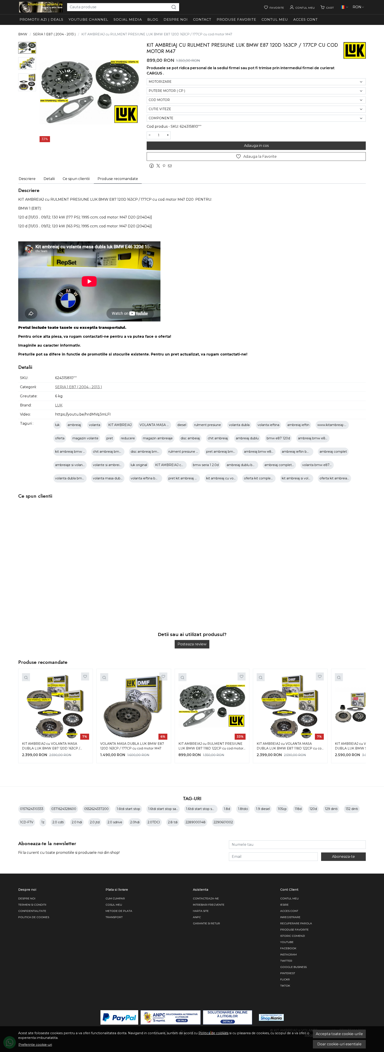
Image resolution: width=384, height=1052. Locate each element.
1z (42, 822)
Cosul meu (114, 904)
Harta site (201, 911)
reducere (128, 438)
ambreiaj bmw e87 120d (317, 438)
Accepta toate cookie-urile (339, 1034)
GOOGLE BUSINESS (293, 967)
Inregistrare (290, 917)
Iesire (284, 904)
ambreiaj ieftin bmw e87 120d (305, 452)
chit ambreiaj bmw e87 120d (115, 452)
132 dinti (352, 809)
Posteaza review (192, 644)
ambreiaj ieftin (298, 425)
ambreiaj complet (333, 452)
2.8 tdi (173, 822)
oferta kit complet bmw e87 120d (270, 478)
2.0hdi (135, 822)
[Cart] (327, 7)
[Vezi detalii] (26, 677)
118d (298, 809)
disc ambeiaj (190, 438)
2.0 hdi (77, 822)
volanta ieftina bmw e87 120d (154, 478)
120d (313, 809)
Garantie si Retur (206, 923)
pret (109, 438)
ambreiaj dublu (247, 438)
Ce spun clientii (76, 179)
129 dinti (331, 809)
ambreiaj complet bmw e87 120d (290, 465)
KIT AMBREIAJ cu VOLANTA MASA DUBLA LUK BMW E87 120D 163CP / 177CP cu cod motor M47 (51, 746)
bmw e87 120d (278, 438)
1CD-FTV (26, 822)
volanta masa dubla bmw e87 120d (120, 478)
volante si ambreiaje (108, 465)
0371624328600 (63, 809)
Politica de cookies (213, 1033)
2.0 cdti (58, 822)
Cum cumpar (115, 898)
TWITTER (286, 960)
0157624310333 (31, 809)
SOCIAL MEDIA (128, 19)
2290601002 (223, 822)
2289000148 (196, 822)
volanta (94, 425)
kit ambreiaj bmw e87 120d (76, 452)
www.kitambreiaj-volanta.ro (338, 425)
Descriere (27, 179)
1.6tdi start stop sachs (164, 809)
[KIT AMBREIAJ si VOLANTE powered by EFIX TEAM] (41, 7)
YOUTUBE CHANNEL (88, 19)
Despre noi (176, 19)
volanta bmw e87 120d (320, 465)
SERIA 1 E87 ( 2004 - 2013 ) (54, 34)
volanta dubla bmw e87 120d (77, 478)
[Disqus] (192, 568)
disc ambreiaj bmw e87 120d (153, 452)
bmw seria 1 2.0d (206, 465)
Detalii (49, 179)
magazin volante (85, 438)
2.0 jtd (95, 822)
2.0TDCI (154, 822)
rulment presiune (207, 425)
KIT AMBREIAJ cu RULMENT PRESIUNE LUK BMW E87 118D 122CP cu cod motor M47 (210, 746)
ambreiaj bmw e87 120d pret (266, 452)
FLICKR (285, 979)
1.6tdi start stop (128, 809)
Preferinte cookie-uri (35, 1045)
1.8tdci (243, 809)
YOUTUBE (287, 942)
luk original (139, 465)
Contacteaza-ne (206, 898)
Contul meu (275, 19)
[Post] (159, 166)
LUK (58, 405)
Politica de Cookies (33, 917)
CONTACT (202, 19)
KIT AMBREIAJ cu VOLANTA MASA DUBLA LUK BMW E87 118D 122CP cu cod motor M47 (290, 746)
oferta (59, 438)
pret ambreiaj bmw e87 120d (228, 452)
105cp (282, 809)
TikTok (285, 985)
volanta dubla (239, 425)
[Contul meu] (302, 7)
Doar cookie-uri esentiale (339, 1044)
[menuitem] (27, 48)
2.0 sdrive (115, 822)
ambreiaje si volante (70, 465)
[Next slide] (358, 715)
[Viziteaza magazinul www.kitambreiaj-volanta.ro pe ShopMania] (271, 1017)
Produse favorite (236, 19)
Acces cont (305, 19)
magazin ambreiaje (158, 438)
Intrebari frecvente (208, 904)
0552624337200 (96, 809)
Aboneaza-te (343, 856)
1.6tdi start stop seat (201, 809)
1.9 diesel (263, 809)
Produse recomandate (118, 179)
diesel (181, 425)
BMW (22, 34)
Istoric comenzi (292, 935)
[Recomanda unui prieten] (171, 166)
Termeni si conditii (32, 904)
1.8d (227, 809)
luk (57, 425)
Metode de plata (119, 911)
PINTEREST (287, 973)
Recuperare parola (296, 923)
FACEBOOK (288, 948)
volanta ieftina (268, 425)
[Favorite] (274, 7)
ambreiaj (74, 425)
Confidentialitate (32, 911)
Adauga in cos (256, 145)
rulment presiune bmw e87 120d (193, 452)
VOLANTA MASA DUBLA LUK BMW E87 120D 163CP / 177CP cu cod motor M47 (132, 746)
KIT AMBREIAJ (120, 425)
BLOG (152, 19)
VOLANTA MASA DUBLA (159, 425)
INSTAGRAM (288, 954)
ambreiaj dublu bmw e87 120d (250, 465)
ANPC (197, 917)
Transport (114, 917)
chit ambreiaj (218, 438)
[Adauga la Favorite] (85, 676)
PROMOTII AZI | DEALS (41, 19)
